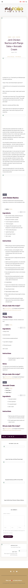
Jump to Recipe (10, 56)
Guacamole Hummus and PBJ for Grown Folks (14, 479)
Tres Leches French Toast (15, 547)
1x (20, 327)
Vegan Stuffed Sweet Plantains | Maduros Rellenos (14, 500)
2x (22, 327)
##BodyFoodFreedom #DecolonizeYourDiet (12, 310)
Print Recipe (18, 56)
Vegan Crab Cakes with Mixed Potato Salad (14, 459)
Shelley (10, 209)
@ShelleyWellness (8, 308)
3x (24, 327)
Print (5, 194)
